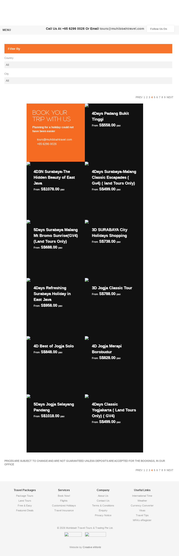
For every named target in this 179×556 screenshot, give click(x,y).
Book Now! (64, 496)
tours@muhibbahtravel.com (122, 29)
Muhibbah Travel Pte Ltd (37, 12)
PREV (139, 97)
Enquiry (103, 510)
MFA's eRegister (142, 520)
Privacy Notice (103, 515)
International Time (142, 496)
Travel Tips (142, 515)
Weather (142, 500)
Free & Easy (25, 505)
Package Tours (24, 496)
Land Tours (24, 500)
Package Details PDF (114, 133)
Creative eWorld (92, 547)
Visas (142, 510)
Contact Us (103, 500)
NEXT (170, 97)
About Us (103, 496)
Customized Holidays (64, 505)
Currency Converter (142, 505)
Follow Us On (162, 29)
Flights (64, 500)
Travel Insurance (64, 510)
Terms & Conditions (103, 505)
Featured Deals (25, 510)
